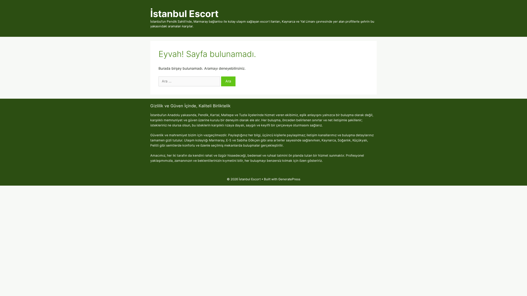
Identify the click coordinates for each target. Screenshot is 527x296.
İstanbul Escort (184, 13)
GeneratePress (289, 179)
